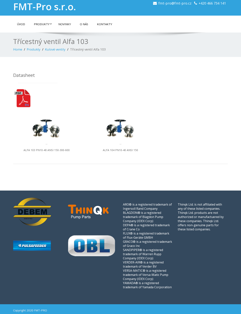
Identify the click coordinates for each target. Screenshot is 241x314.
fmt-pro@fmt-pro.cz (174, 3)
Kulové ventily (55, 49)
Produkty (42, 24)
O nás (84, 24)
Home (17, 49)
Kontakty (104, 24)
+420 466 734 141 (212, 3)
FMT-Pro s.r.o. (44, 6)
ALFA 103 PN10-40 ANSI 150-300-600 (47, 150)
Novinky (64, 24)
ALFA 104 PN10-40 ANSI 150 (120, 150)
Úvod (21, 24)
